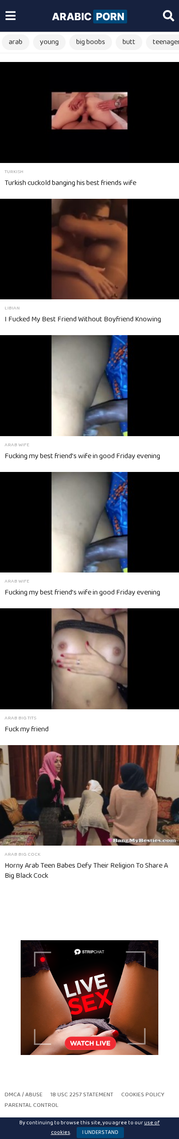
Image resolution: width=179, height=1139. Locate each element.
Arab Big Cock (22, 854)
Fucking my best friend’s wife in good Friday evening (82, 456)
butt (129, 42)
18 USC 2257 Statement (81, 1095)
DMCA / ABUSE (24, 1095)
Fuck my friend (27, 729)
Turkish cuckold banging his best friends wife (70, 183)
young (49, 42)
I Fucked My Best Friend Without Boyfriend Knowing (83, 319)
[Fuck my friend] (89, 658)
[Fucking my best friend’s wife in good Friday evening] (89, 385)
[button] (10, 16)
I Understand (100, 1132)
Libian (12, 308)
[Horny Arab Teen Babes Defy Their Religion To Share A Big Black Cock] (89, 795)
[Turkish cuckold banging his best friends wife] (89, 112)
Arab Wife (17, 445)
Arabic (88, 16)
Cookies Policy (142, 1095)
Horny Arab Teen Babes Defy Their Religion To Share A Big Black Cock (86, 870)
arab (15, 42)
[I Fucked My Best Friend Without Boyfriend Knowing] (89, 249)
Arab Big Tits (20, 718)
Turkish (14, 171)
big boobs (90, 42)
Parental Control (31, 1105)
